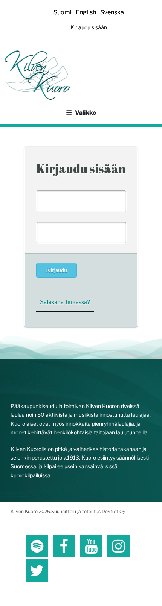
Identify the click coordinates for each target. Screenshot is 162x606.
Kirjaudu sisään (88, 27)
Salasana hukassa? (65, 302)
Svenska (112, 12)
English (86, 12)
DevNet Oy (113, 511)
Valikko (85, 112)
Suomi (62, 12)
